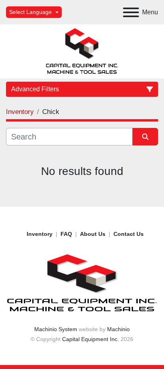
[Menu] (131, 12)
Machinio (118, 329)
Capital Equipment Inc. (90, 339)
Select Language (30, 12)
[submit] (145, 136)
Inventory (40, 234)
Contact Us (128, 234)
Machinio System (55, 329)
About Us (92, 234)
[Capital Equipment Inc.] (82, 283)
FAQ (66, 234)
